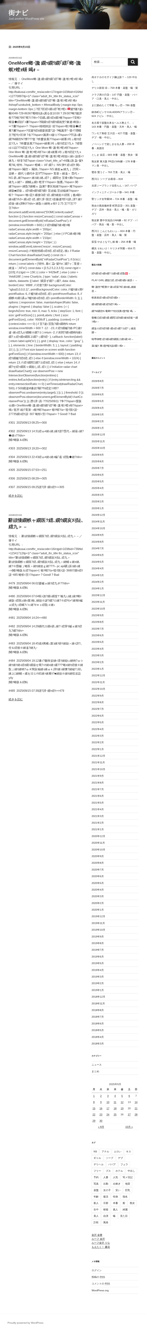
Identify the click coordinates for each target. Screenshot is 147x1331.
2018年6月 (98, 1023)
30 (100, 1120)
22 (94, 1114)
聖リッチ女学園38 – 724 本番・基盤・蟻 (114, 199)
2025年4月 (98, 488)
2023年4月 (98, 648)
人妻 (105, 1177)
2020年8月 (98, 862)
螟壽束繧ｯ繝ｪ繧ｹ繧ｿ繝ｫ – (106, 297)
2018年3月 (98, 1043)
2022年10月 (98, 688)
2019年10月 (98, 929)
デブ (120, 1158)
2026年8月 (98, 381)
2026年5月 (98, 401)
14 (136, 1102)
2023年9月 (98, 615)
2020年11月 (98, 842)
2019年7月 (98, 949)
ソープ (109, 1158)
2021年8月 (98, 782)
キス (128, 1151)
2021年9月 (98, 775)
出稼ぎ (116, 1183)
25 (115, 1114)
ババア (112, 1164)
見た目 (124, 1215)
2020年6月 (98, 876)
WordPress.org (100, 1290)
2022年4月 (98, 729)
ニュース (97, 1064)
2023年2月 (98, 662)
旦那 (105, 1203)
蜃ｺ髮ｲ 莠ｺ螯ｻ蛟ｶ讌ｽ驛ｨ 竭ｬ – (108, 345)
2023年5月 (98, 642)
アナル (105, 1151)
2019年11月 (98, 923)
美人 (96, 1215)
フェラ (124, 1164)
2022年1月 (98, 749)
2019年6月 (98, 956)
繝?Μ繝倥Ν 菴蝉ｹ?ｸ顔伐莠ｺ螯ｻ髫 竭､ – (114, 311)
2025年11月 (98, 441)
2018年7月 (98, 1016)
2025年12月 (98, 434)
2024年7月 (98, 548)
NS (95, 1151)
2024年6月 (98, 555)
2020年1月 (98, 909)
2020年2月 (98, 903)
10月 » (129, 1126)
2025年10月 (98, 448)
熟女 (132, 1203)
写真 (96, 1183)
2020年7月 (98, 869)
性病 (115, 1196)
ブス (108, 1170)
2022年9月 (98, 695)
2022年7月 (98, 708)
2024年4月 (98, 568)
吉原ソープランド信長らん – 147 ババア (114, 185)
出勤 (105, 1183)
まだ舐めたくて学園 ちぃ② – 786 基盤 (113, 105)
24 (107, 1114)
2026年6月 (98, 394)
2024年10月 (98, 528)
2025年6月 (98, 474)
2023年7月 (98, 628)
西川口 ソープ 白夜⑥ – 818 (107, 179)
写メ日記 (128, 1177)
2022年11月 (98, 682)
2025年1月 (98, 508)
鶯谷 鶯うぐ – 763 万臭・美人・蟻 (111, 172)
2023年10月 (98, 608)
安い (117, 1190)
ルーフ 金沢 (98, 1238)
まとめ (95, 1071)
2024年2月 (98, 581)
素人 (115, 1209)
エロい (117, 1151)
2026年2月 (98, 421)
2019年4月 (98, 970)
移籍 (105, 1209)
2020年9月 (98, 856)
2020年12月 (98, 836)
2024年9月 (98, 535)
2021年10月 (98, 769)
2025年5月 (98, 481)
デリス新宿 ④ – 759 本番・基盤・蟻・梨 (115, 87)
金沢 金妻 (97, 1234)
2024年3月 (98, 575)
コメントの (101, 1283)
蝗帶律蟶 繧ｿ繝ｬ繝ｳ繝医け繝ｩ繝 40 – (112, 339)
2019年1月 (98, 990)
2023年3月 (98, 655)
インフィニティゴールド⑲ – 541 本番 (113, 192)
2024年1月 (98, 588)
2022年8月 (98, 702)
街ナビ (18, 12)
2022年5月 (98, 722)
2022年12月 (98, 675)
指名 (125, 1196)
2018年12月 (98, 996)
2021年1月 (98, 829)
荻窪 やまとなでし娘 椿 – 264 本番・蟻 (114, 241)
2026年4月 (98, 407)
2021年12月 (98, 755)
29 (94, 1120)
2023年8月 (98, 621)
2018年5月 (98, 1030)
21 (136, 1108)
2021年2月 (98, 822)
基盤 (96, 1190)
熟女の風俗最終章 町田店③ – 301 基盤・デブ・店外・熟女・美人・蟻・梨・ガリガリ (115, 209)
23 (100, 1114)
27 (129, 1114)
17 (107, 1108)
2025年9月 (98, 454)
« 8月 (101, 1126)
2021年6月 (98, 795)
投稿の (98, 1277)
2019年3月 (98, 976)
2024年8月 (98, 541)
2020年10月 (98, 849)
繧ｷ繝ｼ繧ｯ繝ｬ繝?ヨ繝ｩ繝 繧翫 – (111, 273)
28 (136, 1114)
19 (122, 1108)
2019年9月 (98, 936)
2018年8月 (98, 1010)
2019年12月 (98, 916)
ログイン (97, 1270)
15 (94, 1108)
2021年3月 (98, 816)
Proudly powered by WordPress (25, 1322)
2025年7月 (98, 468)
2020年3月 (98, 896)
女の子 (107, 1190)
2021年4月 (98, 809)
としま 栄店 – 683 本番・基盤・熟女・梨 (115, 154)
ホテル (119, 1170)
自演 (105, 1215)
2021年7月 (98, 789)
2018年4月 (98, 1037)
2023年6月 (98, 635)
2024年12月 (98, 514)
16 (100, 1108)
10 (107, 1102)
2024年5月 (98, 561)
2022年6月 (98, 715)
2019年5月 (98, 963)
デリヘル (99, 1164)
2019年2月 (98, 983)
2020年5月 (98, 883)
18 (115, 1108)
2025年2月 (98, 501)
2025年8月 (98, 461)
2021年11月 (98, 762)
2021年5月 (98, 802)
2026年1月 (98, 427)
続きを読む (16, 495)
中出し (131, 1170)
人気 (115, 1177)
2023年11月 (98, 601)
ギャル (97, 1158)
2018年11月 (98, 1003)
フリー (97, 1170)
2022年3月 (98, 735)
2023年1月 (98, 668)
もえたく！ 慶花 (101, 1246)
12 (122, 1102)
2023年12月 (98, 595)
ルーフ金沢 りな (101, 1242)
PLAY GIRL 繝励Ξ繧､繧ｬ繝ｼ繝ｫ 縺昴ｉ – (114, 280)
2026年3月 (98, 414)
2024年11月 (98, 521)
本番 (115, 1203)
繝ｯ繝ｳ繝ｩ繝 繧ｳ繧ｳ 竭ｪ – (106, 304)
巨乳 (127, 1190)
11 (115, 1102)
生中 (96, 1209)
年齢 (96, 1196)
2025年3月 (98, 494)
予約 (96, 1177)
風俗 (105, 1222)
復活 (105, 1196)
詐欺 (96, 1222)
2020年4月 (98, 889)
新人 (96, 1203)
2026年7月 (98, 387)
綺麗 (125, 1209)
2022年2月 (98, 742)
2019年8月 (98, 943)
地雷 (127, 1183)
